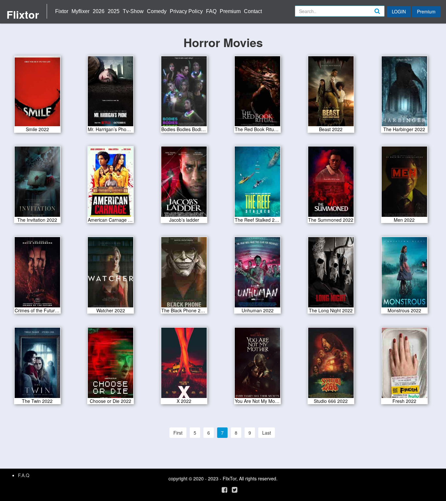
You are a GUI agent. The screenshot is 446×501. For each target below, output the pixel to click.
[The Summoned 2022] (331, 184)
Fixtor (61, 11)
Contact (253, 11)
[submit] (384, 16)
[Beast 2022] (331, 93)
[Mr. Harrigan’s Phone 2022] (110, 93)
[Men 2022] (404, 184)
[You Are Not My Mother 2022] (257, 365)
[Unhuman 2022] (257, 274)
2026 (98, 11)
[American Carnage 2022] (110, 184)
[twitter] (234, 489)
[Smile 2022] (37, 93)
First (178, 432)
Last (266, 432)
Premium (230, 11)
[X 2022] (184, 365)
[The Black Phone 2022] (184, 274)
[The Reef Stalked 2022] (257, 184)
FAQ (211, 11)
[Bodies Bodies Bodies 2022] (184, 93)
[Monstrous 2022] (404, 274)
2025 (113, 11)
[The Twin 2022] (37, 365)
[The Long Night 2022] (331, 274)
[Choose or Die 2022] (110, 365)
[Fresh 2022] (404, 365)
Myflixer (80, 11)
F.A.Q (23, 475)
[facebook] (224, 489)
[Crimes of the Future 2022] (37, 274)
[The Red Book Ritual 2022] (257, 93)
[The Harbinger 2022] (404, 93)
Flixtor (23, 14)
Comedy (157, 11)
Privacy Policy (186, 11)
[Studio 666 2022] (331, 365)
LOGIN (399, 11)
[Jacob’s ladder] (184, 184)
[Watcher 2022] (110, 274)
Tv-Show (133, 11)
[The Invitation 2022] (37, 184)
